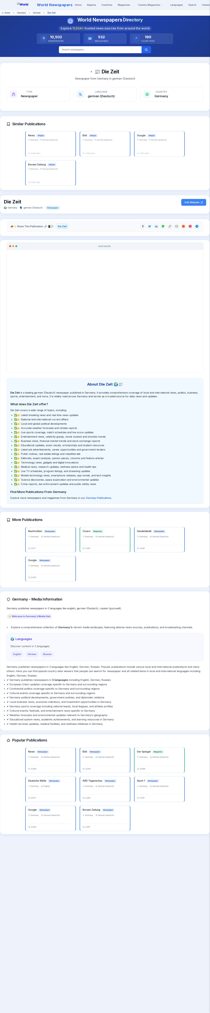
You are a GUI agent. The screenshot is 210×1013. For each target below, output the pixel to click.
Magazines (124, 4)
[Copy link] (170, 226)
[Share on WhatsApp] (163, 226)
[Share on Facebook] (143, 226)
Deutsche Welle (37, 780)
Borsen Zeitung (37, 164)
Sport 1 (141, 780)
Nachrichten (35, 531)
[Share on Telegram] (197, 226)
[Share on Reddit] (183, 226)
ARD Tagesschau (93, 780)
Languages (176, 4)
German (32, 654)
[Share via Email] (176, 226)
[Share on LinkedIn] (156, 226)
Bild (85, 135)
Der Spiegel (144, 751)
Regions (91, 4)
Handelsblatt (144, 531)
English (17, 654)
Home (78, 4)
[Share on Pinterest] (190, 226)
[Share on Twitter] (149, 226)
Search (192, 4)
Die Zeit (62, 226)
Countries (106, 4)
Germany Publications (98, 497)
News (31, 135)
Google (141, 135)
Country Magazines (149, 4)
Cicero (87, 531)
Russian (47, 654)
